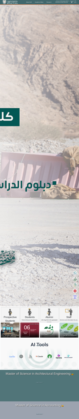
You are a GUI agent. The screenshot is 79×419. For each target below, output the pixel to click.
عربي (75, 2)
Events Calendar (34, 324)
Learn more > (39, 345)
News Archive (9, 324)
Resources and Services (61, 2)
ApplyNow (75, 297)
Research (49, 2)
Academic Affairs (39, 2)
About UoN (29, 2)
